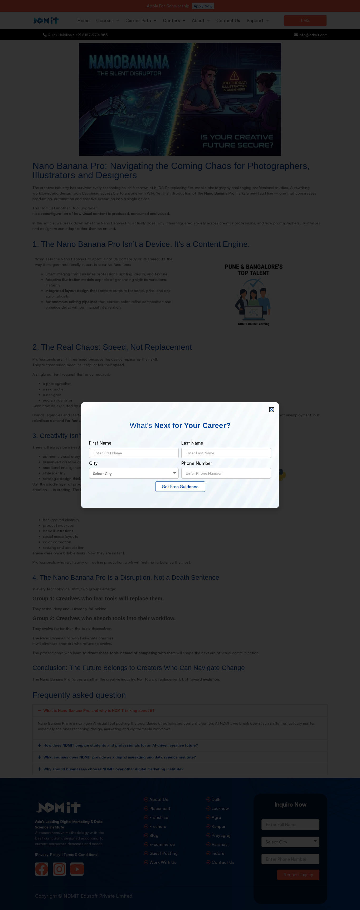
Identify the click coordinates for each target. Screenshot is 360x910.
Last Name (192, 443)
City (93, 463)
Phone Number (196, 463)
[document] (180, 455)
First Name (100, 443)
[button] (272, 410)
